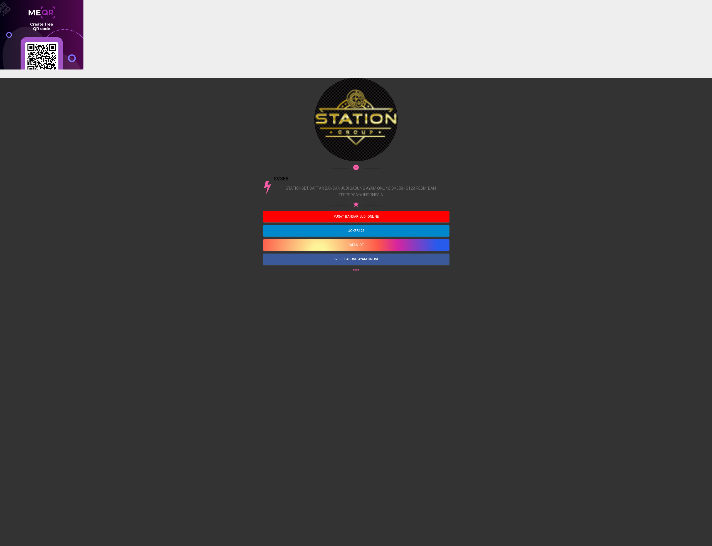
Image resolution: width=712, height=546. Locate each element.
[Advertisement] (167, 108)
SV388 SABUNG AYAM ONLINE (356, 259)
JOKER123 (356, 231)
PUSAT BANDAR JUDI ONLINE (356, 217)
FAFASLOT (356, 245)
